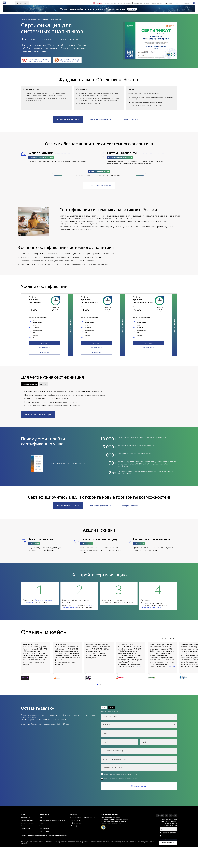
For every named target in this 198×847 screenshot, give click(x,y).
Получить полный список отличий (99, 185)
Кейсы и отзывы (44, 826)
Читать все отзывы (166, 638)
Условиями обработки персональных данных (170, 836)
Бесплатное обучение (27, 823)
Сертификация (25, 828)
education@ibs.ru (75, 826)
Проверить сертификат (131, 119)
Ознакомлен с (169, 833)
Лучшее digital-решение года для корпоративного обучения (38, 60)
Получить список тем (44, 347)
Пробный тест (44, 352)
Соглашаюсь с (170, 836)
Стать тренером (44, 828)
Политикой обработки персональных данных (169, 833)
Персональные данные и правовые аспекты (34, 835)
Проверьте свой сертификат (151, 607)
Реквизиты (42, 823)
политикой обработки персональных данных (124, 774)
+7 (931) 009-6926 (75, 823)
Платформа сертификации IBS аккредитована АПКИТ (69, 60)
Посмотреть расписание (100, 119)
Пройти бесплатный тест (67, 119)
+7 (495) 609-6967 (76, 820)
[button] (97, 684)
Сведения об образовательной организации (52, 820)
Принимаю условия (168, 842)
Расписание (24, 826)
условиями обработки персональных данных (124, 778)
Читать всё (140, 666)
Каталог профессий (27, 820)
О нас (40, 817)
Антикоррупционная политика (58, 835)
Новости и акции (44, 831)
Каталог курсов (25, 817)
